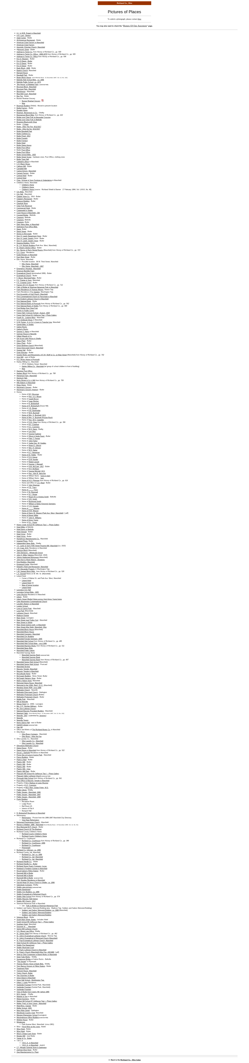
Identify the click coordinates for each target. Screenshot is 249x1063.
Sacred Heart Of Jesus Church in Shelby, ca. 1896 (36, 883)
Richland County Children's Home (34, 834)
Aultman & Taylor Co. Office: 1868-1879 (32, 54)
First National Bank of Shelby (28, 306)
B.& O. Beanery (23, 59)
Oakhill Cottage (22, 725)
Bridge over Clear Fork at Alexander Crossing (33, 117)
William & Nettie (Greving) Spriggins (42, 504)
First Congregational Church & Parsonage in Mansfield (37, 297)
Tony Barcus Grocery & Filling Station (31, 966)
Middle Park (21, 699)
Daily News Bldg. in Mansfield (28, 224)
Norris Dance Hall (23, 723)
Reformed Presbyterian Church (28, 822)
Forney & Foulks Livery (25, 311)
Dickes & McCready (24, 234)
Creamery (20, 217)
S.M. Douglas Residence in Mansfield (31, 880)
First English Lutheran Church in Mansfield (33, 299)
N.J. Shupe (33, 494)
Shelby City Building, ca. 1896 (28, 892)
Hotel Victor (21, 534)
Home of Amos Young (30, 520)
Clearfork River (22, 203)
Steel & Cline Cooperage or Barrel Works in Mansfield (37, 955)
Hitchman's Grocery (24, 387)
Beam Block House (24, 77)
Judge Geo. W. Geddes (37, 443)
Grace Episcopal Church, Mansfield (30, 348)
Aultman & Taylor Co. (25, 52)
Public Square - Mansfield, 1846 (29, 792)
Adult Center (21, 38)
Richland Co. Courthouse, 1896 (33, 843)
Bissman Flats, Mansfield (26, 89)
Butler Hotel (21, 143)
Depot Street (21, 231)
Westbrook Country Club (26, 1013)
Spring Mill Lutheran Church (27, 929)
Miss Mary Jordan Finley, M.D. (37, 788)
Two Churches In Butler (25, 975)
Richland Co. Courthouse (31, 841)
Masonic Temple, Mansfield (27, 669)
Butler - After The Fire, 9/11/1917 (29, 127)
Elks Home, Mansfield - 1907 (33, 266)
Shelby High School (24, 897)
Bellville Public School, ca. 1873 (29, 82)
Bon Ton (20, 96)
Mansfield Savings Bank (31, 655)
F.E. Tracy (33, 487)
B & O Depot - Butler (24, 61)
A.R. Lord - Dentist (24, 36)
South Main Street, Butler (26, 920)
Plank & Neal (21, 760)
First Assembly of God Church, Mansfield (32, 294)
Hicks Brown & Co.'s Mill (26, 380)
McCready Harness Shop (26, 678)
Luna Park (20, 611)
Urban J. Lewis (22, 982)
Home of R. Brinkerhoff (31, 406)
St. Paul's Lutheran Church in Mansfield (31, 950)
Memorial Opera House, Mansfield (29, 683)
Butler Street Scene (24, 157)
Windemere (21, 1022)
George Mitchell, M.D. (37, 471)
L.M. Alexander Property (26, 569)
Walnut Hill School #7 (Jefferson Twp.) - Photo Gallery (37, 1001)
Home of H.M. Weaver (30, 511)
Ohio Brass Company (30, 734)
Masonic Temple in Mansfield (28, 671)
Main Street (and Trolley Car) (27, 620)
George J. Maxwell (36, 464)
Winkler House (22, 1020)
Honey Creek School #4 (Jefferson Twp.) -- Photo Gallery (38, 525)
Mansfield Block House (25, 629)
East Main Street (23, 257)
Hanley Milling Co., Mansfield (33, 366)
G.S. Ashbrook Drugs (25, 320)
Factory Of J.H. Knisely (25, 285)
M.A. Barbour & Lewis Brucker (36, 783)
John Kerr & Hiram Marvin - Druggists (31, 560)
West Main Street (23, 1010)
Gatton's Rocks (22, 329)
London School (22, 606)
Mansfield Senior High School (28, 662)
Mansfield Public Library (26, 650)
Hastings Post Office (24, 371)
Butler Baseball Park (24, 131)
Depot (19, 229)
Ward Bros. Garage (24, 1006)
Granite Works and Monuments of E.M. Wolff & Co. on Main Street (42, 355)
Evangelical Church (24, 273)
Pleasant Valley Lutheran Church (29, 776)
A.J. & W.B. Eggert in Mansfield (29, 33)
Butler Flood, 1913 (23, 136)
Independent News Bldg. (26, 543)
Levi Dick (32, 432)
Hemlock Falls (22, 378)
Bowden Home (22, 110)
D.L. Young (33, 522)
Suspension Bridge (24, 959)
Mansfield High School (25, 641)
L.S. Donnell (21, 574)
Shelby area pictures (24, 887)
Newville (20, 718)
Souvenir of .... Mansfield (26, 927)
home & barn (45, 476)
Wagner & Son (22, 996)
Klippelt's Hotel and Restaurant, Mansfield (32, 567)
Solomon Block (22, 917)
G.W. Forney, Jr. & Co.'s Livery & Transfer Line (34, 322)
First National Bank (24, 301)
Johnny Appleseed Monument (28, 557)
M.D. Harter (33, 450)
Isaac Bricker (34, 401)
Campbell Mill (22, 169)
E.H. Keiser (33, 457)
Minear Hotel (21, 704)
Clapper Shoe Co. (23, 196)
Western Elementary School (27, 1015)
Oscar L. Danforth (23, 753)
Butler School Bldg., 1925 (26, 155)
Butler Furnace (22, 141)
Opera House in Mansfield (26, 750)
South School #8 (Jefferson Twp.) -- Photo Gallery (35, 922)
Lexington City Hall (24, 590)
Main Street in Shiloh (24, 623)
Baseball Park (22, 75)
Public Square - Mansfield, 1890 (29, 797)
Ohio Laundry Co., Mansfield (32, 741)
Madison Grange (23, 616)
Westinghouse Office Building (28, 1017)
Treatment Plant (23, 969)
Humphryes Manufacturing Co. (28, 539)
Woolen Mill (21, 1036)
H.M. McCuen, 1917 (36, 466)
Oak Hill (20, 727)
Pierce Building (22, 757)
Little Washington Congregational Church (32, 602)
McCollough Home (23, 674)
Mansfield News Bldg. (25, 648)
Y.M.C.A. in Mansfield (30, 1043)
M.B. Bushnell (34, 413)
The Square (21, 962)
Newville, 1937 (22, 716)
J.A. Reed (40, 483)
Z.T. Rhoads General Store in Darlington (32, 1047)
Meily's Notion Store (24, 681)
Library (19, 597)
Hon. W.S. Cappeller (36, 420)
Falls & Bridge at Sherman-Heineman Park (42, 906)
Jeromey (42, 716)
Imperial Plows (22, 541)
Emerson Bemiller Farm (25, 271)
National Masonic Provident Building (30, 711)
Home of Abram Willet (30, 515)
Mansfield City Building (25, 636)
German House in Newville (26, 334)
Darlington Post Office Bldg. (27, 227)
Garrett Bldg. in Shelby (25, 325)
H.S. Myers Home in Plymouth (28, 360)
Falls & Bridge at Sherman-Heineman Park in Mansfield (37, 287)
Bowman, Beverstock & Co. (27, 113)
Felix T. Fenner (34, 438)
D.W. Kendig (33, 459)
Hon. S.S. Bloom (35, 397)
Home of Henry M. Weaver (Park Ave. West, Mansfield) (42, 513)
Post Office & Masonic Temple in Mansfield (33, 781)
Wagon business (23, 999)
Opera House (21, 748)
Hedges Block (22, 373)
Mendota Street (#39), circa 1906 (29, 688)
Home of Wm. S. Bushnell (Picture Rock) (37, 418)
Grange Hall (21, 350)
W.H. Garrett (21, 994)
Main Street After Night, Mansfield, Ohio (32, 627)
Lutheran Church (23, 613)
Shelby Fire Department (25, 945)
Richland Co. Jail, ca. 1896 (32, 855)
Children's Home (28, 185)
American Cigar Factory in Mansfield (30, 43)
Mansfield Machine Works (26, 646)
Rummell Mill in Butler (25, 873)
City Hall (20, 194)
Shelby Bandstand (23, 890)
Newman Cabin (22, 713)
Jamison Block (22, 550)
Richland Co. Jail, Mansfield (32, 857)
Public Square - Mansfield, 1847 (29, 795)
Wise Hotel (21, 1029)
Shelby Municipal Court (25, 948)
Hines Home (21, 385)
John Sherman (34, 485)
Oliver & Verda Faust (37, 436)
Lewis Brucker (22, 595)
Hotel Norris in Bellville (25, 529)
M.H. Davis (33, 429)
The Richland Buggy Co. (41, 730)
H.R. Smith (33, 499)
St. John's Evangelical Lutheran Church (31, 936)
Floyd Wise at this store (31, 1027)
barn (42, 478)
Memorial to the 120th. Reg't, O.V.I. (30, 685)
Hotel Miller (21, 527)
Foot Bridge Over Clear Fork (27, 308)
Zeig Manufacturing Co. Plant (28, 1052)
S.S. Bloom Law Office (25, 931)
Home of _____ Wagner (30, 508)
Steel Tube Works (23, 957)
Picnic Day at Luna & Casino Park (29, 755)
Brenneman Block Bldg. (25, 115)
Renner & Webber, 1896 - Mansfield (30, 825)
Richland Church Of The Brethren (29, 829)
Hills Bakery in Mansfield (26, 383)
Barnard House (22, 73)
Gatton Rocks (22, 327)
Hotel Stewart (22, 532)
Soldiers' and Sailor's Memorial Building (36, 915)
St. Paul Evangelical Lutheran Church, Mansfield (35, 941)
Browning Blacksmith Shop (27, 122)
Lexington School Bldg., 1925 (28, 592)
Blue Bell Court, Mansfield (26, 94)
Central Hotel (21, 176)
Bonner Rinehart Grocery (31, 101)
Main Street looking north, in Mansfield (31, 625)
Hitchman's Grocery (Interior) (27, 390)
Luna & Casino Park (24, 609)
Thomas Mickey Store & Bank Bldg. (30, 964)
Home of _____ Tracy (30, 490)
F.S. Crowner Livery (24, 283)
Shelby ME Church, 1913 (26, 901)
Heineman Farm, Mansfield (27, 376)
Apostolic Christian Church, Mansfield (31, 47)
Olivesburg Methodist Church (27, 746)
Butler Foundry (22, 138)
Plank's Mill (21, 762)
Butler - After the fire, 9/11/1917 (28, 129)
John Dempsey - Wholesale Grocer (30, 553)
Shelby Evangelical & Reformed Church (31, 894)
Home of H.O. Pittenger (30, 480)
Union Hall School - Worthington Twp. (30, 980)
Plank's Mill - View (23, 769)
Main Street (21, 618)
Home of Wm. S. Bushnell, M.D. (34, 415)
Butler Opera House (24, 145)
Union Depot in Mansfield (26, 978)
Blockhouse (21, 91)
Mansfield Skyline (23, 667)
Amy (139, 19)
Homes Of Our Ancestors (135, 25)
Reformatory (26, 818)
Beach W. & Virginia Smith (39, 497)
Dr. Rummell (33, 492)
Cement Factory (23, 173)
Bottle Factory (22, 108)
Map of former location (30, 585)
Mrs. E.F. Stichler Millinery (27, 706)
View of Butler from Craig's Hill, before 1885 (33, 992)
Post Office (26, 150)
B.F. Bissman (34, 394)
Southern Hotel (22, 924)
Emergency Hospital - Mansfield (29, 269)
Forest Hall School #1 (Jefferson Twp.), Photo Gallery (37, 315)
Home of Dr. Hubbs (29, 455)
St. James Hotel (23, 934)
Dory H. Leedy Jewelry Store (27, 241)
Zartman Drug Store (24, 1050)
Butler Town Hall (23, 159)
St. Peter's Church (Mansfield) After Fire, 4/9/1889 (35, 952)
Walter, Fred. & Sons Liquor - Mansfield (31, 1003)
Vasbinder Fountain (24, 985)
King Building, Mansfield (26, 562)
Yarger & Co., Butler (24, 1038)
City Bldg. (20, 192)
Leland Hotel (26, 581)
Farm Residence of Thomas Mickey (30, 290)
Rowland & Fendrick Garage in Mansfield (32, 869)
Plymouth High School (25, 778)
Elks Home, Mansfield (30, 264)
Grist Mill (20, 357)
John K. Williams (35, 518)
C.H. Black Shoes (23, 164)
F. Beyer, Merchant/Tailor (26, 278)
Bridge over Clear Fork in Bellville (29, 120)
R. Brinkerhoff (34, 404)
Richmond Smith (35, 501)
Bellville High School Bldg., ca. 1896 (30, 80)
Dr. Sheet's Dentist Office (26, 248)
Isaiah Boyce (34, 399)
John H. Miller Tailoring (25, 555)
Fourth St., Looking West (26, 318)
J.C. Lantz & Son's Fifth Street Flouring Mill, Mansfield (37, 546)
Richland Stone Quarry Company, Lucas (32, 866)
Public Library (22, 790)
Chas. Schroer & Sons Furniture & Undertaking (34, 180)
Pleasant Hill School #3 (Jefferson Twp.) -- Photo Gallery (38, 774)
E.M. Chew (33, 422)
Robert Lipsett (34, 462)
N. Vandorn (35, 292)
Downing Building (23, 243)
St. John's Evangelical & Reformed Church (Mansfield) (37, 938)
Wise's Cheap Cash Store (26, 1034)
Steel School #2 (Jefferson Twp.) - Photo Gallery (35, 943)
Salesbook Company (24, 885)
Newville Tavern (22, 720)
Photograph (26, 848)
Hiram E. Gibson (35, 445)
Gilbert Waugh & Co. (24, 336)
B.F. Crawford (34, 425)
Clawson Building (23, 201)
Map (23, 103)
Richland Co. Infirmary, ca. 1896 (29, 850)
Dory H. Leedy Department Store (29, 236)
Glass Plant (21, 341)
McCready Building (24, 676)
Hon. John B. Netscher (37, 473)
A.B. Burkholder (34, 411)
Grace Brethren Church (25, 346)
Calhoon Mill (21, 166)
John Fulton (33, 441)
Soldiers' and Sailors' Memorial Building (36, 913)
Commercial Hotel (23, 208)
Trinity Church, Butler (25, 973)
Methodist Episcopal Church (27, 692)
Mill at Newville (22, 702)
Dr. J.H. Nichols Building (26, 245)
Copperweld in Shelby (25, 210)
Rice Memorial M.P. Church (27, 827)
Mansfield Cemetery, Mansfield (28, 634)
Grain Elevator (22, 353)
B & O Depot (22, 63)
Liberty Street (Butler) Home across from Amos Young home (39, 599)
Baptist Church (22, 70)
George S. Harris (23, 332)
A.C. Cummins (34, 427)
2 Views (26, 124)
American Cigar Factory (25, 45)
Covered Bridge (22, 215)
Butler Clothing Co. (24, 134)
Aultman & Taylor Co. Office (27, 56)
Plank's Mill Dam (23, 771)
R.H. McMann (34, 469)
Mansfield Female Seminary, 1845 (29, 639)
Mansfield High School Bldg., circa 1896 (32, 643)
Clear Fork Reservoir (24, 206)
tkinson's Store (23, 50)
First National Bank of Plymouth (29, 304)
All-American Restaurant (26, 40)
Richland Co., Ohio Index (130, 1060)
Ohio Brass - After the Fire (32, 736)
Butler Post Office (23, 148)
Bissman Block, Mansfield (26, 87)
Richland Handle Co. (24, 862)
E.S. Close (21, 252)
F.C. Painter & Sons (24, 280)
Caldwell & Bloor (23, 162)
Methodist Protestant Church (27, 695)
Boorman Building (23, 106)
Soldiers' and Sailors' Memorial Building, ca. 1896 (40, 910)
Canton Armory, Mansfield (26, 171)
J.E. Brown (33, 408)
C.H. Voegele (34, 506)
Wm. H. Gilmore (35, 448)
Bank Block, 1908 (23, 68)
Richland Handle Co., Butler (27, 864)
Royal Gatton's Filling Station (27, 871)
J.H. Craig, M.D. (23, 548)
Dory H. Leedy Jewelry (25, 238)
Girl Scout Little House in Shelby (29, 339)
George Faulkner (35, 434)
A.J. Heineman (34, 452)
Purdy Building (22, 799)
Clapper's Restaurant (24, 199)
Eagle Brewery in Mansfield (27, 255)
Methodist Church (23, 690)
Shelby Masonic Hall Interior (27, 899)
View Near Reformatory (30, 820)
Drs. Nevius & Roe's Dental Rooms (30, 250)
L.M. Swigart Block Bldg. (26, 571)
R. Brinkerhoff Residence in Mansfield (31, 813)
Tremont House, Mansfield (26, 971)
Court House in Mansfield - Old (28, 213)
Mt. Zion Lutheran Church (26, 709)
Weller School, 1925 (24, 1008)
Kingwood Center (23, 564)
